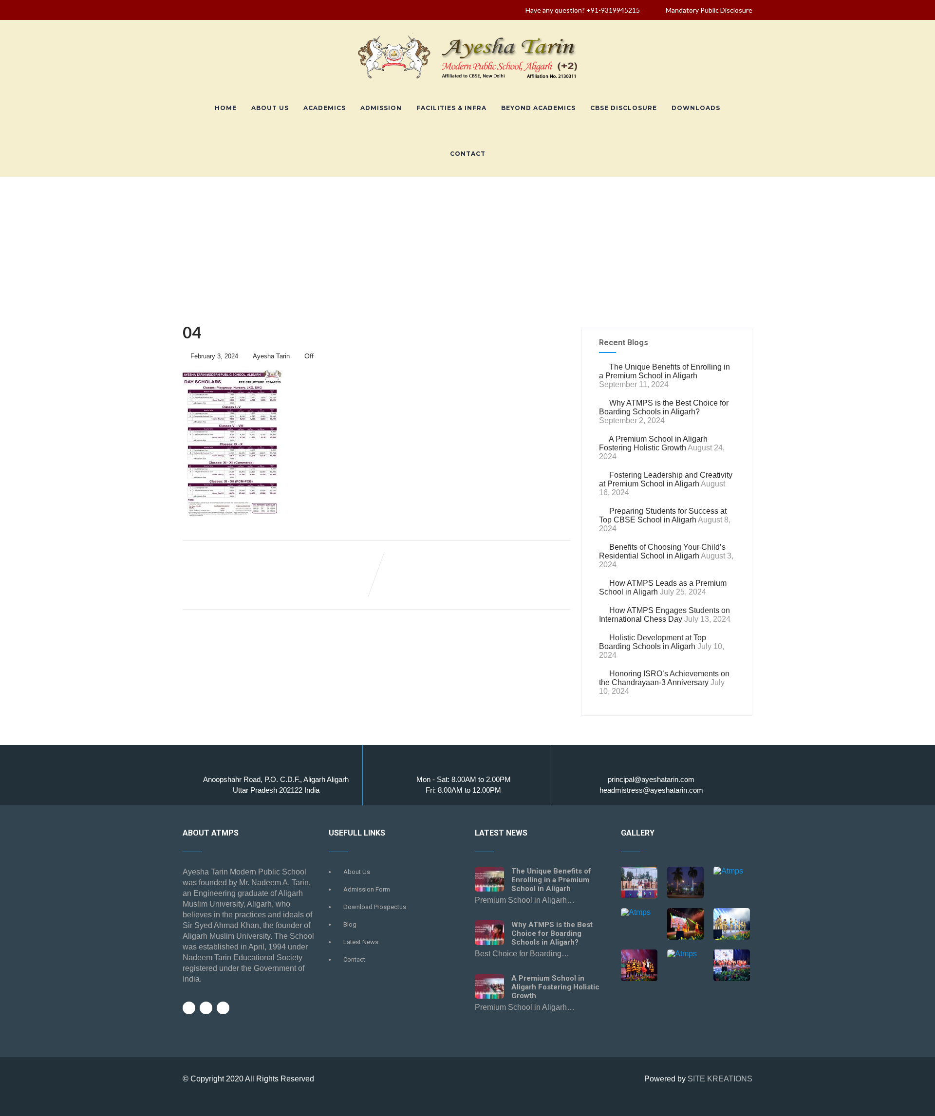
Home (226, 108)
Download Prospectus (374, 907)
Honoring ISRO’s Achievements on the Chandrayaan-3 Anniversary (664, 678)
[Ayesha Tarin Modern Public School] (467, 80)
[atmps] (639, 883)
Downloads (696, 108)
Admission (381, 108)
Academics (324, 108)
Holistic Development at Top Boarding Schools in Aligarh (652, 642)
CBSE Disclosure (623, 108)
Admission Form (366, 889)
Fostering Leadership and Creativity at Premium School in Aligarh (665, 479)
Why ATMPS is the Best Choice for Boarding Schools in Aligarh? (664, 407)
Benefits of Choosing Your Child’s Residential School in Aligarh (662, 551)
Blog (349, 924)
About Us (270, 108)
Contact (468, 153)
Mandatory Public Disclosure (709, 10)
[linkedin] (223, 1008)
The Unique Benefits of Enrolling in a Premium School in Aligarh (664, 371)
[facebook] (189, 1008)
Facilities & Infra (451, 108)
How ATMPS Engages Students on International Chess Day (664, 614)
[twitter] (206, 1008)
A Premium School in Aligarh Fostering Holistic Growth (653, 443)
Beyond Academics (538, 108)
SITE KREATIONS (720, 1079)
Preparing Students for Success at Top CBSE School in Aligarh (663, 515)
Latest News (360, 942)
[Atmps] (685, 883)
